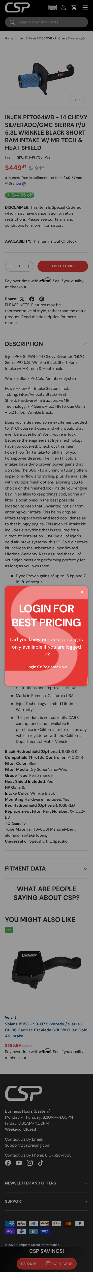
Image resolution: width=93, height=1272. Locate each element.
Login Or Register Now (47, 667)
